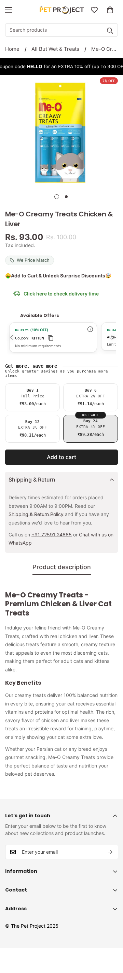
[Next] (112, 337)
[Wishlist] (94, 10)
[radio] (32, 397)
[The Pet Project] (61, 10)
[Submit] (110, 31)
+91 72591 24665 (51, 534)
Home (12, 49)
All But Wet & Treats (55, 49)
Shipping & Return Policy (36, 514)
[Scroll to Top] (111, 937)
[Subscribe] (110, 852)
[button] (110, 10)
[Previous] (11, 337)
